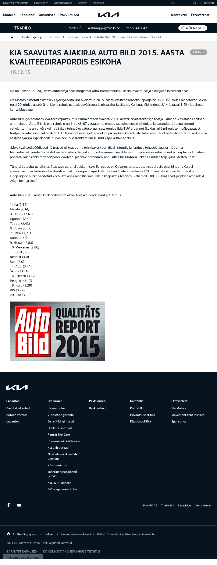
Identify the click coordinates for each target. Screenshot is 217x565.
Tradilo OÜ (12, 37)
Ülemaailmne (203, 505)
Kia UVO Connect (59, 482)
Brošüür (98, 3)
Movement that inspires (187, 415)
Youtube (19, 505)
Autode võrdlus (16, 415)
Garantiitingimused (61, 421)
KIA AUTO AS (149, 505)
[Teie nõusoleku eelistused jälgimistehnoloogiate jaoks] (23, 558)
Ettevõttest (200, 15)
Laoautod (27, 15)
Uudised (82, 3)
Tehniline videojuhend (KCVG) (62, 474)
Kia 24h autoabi (58, 447)
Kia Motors (178, 408)
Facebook (8, 505)
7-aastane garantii (61, 415)
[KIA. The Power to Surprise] (17, 387)
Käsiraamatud (57, 465)
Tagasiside (184, 505)
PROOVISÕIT (41, 3)
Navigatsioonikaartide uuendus (63, 456)
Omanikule (47, 15)
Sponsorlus (178, 421)
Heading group (31, 37)
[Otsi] (195, 3)
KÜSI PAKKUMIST (63, 3)
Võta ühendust (191, 27)
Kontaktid (179, 15)
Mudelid (9, 15)
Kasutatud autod (18, 408)
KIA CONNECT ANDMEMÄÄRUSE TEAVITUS (71, 551)
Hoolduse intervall (60, 428)
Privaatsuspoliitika (142, 415)
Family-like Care (59, 434)
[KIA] (108, 14)
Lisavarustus (56, 408)
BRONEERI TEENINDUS (15, 3)
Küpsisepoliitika (140, 421)
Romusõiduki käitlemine (64, 441)
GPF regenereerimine (62, 489)
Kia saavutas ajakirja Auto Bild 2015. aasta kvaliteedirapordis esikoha (117, 37)
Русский (209, 3)
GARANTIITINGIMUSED (21, 551)
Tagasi (197, 52)
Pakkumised (69, 15)
